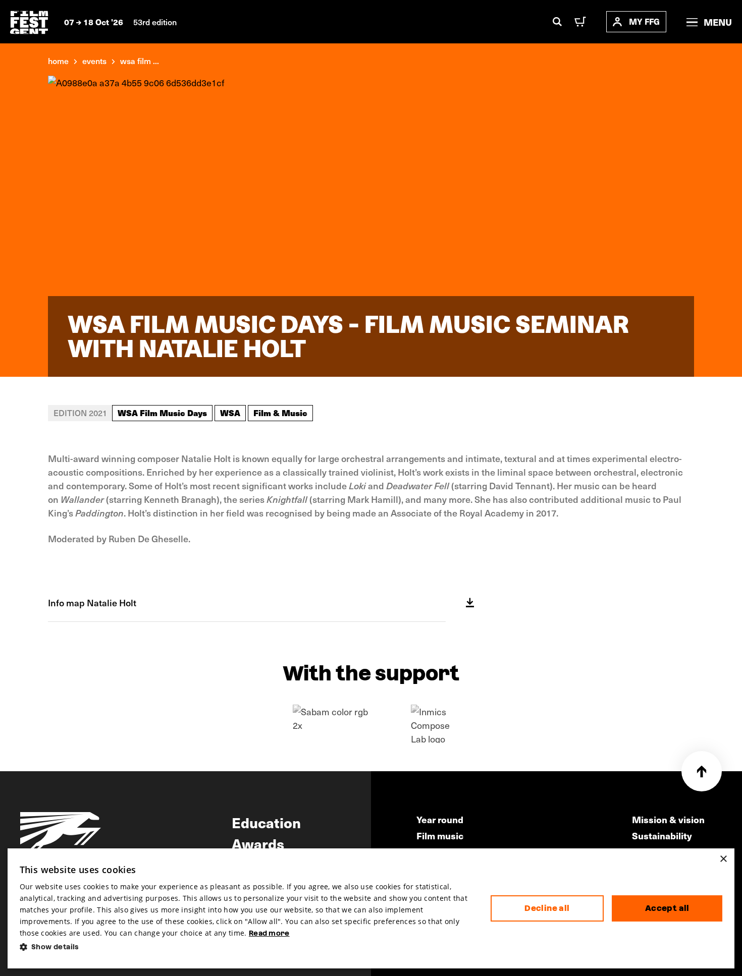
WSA (230, 413)
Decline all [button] (546, 908)
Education (266, 822)
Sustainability (662, 835)
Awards (258, 843)
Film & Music (280, 413)
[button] (247, 947)
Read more (269, 933)
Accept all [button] (667, 908)
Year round (439, 819)
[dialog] (371, 908)
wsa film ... (139, 60)
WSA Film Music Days (162, 413)
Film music (439, 835)
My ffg (644, 21)
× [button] (723, 859)
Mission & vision (668, 819)
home (58, 60)
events (94, 60)
